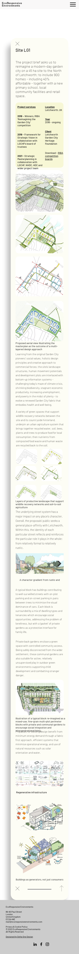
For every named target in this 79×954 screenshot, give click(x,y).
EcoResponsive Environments (12, 4)
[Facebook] (41, 944)
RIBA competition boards (54, 156)
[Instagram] (47, 944)
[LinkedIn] (35, 944)
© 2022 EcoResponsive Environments (23, 929)
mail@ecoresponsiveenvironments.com (24, 921)
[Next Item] (59, 563)
